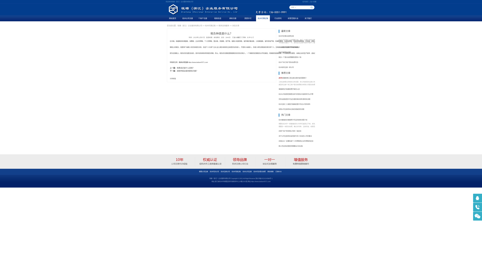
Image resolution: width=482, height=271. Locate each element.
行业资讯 (278, 18)
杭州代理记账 (263, 18)
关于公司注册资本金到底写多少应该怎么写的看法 (295, 136)
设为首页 (305, 2)
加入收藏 (313, 2)
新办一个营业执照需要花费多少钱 (290, 57)
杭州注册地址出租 (285, 52)
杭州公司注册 (187, 18)
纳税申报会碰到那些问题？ (187, 71)
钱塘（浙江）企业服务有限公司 (189, 26)
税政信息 (217, 18)
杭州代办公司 (214, 172)
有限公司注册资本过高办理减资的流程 (291, 109)
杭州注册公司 (225, 172)
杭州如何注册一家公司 (286, 67)
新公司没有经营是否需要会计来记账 (291, 146)
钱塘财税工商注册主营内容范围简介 (293, 78)
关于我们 (308, 18)
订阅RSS (278, 172)
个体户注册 (202, 18)
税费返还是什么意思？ (185, 68)
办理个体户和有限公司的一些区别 (290, 131)
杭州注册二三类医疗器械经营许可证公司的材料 (294, 104)
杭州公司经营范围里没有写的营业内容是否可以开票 (296, 94)
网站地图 (270, 172)
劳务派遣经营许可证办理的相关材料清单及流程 (294, 99)
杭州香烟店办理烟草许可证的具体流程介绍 (293, 120)
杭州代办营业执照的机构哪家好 (289, 47)
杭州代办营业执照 (260, 172)
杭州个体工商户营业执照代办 (288, 62)
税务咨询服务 (224, 26)
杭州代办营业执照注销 (286, 36)
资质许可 (247, 18)
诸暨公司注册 (203, 172)
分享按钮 (173, 79)
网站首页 (172, 18)
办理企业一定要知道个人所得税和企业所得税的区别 (296, 141)
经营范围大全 (293, 18)
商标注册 (232, 18)
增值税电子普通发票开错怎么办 (289, 89)
